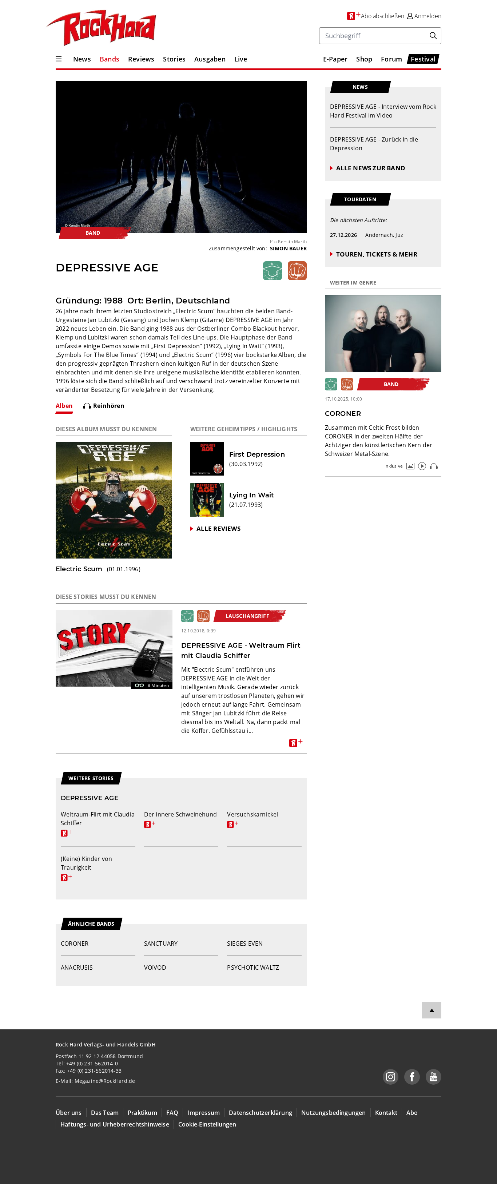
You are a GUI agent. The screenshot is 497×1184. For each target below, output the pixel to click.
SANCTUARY (161, 943)
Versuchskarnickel (252, 818)
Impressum (203, 1113)
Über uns (69, 1113)
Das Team (105, 1113)
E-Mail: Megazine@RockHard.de (95, 1080)
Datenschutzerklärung (260, 1113)
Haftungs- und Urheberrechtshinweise (114, 1124)
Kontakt (386, 1113)
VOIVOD (155, 968)
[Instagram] (390, 1077)
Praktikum (142, 1113)
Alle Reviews (218, 528)
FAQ (172, 1113)
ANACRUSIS (77, 968)
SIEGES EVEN (245, 943)
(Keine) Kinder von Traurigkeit (86, 867)
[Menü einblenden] (58, 59)
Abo (412, 1113)
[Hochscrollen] (431, 1010)
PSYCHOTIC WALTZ (253, 968)
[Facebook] (412, 1077)
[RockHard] (100, 28)
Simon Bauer (288, 248)
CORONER (74, 943)
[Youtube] (433, 1077)
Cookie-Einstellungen (207, 1124)
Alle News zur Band (370, 168)
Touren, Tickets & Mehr (376, 254)
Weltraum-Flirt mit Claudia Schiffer (98, 823)
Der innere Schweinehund (180, 818)
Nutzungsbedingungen (333, 1113)
